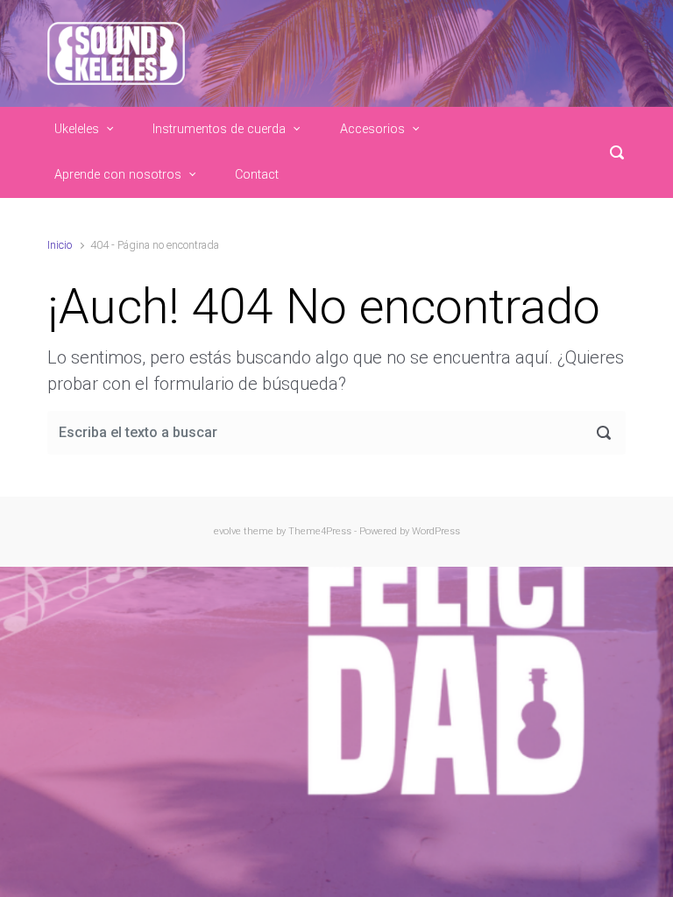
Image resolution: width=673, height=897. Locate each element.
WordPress (436, 531)
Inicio (59, 244)
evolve (227, 531)
